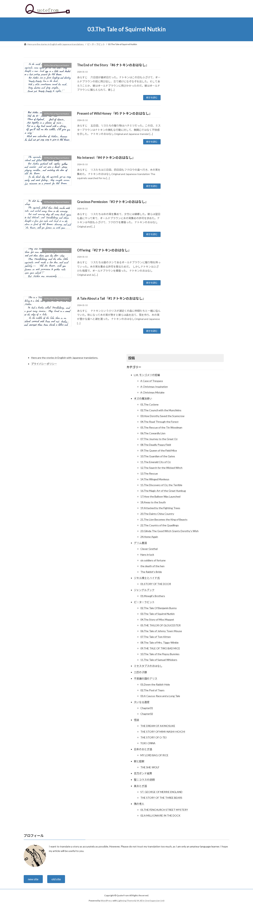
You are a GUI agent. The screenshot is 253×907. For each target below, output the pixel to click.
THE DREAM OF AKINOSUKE (157, 725)
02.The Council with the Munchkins (160, 410)
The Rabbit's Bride (151, 571)
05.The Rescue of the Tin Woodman (161, 427)
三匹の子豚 (140, 672)
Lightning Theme (125, 900)
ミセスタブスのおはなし (148, 665)
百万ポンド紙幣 (143, 773)
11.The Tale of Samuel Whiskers (158, 659)
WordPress (106, 900)
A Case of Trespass (151, 380)
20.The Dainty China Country (157, 513)
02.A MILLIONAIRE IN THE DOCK (160, 815)
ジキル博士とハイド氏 (147, 577)
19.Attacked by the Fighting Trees (160, 508)
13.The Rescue (149, 473)
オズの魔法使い (143, 398)
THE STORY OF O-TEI (153, 737)
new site (33, 879)
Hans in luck (147, 554)
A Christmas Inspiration (154, 386)
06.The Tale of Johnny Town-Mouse (161, 631)
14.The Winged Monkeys (154, 479)
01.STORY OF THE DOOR (155, 583)
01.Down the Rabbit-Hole (155, 684)
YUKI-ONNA (147, 743)
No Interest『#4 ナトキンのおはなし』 (106, 157)
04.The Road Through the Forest (159, 421)
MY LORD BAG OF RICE (154, 755)
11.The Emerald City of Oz (155, 462)
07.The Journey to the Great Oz (158, 439)
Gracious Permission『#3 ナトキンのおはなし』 (112, 202)
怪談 (136, 719)
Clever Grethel (149, 548)
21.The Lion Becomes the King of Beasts (163, 519)
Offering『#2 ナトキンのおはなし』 (104, 250)
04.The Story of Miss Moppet (157, 619)
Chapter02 (146, 713)
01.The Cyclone (149, 404)
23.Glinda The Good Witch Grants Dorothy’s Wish (169, 531)
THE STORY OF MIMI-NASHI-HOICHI (162, 731)
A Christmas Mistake (152, 392)
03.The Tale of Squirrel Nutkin (157, 613)
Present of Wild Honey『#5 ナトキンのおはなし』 (114, 113)
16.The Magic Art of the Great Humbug (163, 490)
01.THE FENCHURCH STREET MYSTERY (164, 809)
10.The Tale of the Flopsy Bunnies (159, 654)
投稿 (131, 358)
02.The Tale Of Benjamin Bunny (158, 608)
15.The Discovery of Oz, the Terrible (161, 485)
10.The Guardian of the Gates (157, 456)
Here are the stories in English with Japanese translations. (64, 357)
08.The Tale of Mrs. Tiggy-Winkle (159, 642)
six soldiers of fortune (153, 560)
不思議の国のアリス (145, 678)
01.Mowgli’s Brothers (152, 595)
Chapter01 (146, 708)
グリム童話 (140, 542)
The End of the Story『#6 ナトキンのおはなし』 (113, 65)
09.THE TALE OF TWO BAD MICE (160, 648)
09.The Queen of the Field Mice (158, 450)
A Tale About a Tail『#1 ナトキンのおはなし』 (111, 298)
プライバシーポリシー (44, 363)
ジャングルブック (144, 590)
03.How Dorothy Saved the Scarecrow (162, 416)
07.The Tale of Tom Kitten (155, 636)
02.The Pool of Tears (152, 690)
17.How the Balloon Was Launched (160, 496)
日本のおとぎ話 (143, 749)
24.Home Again (149, 536)
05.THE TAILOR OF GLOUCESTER (160, 625)
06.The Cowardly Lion (152, 433)
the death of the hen (152, 566)
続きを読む (151, 97)
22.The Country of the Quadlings (159, 525)
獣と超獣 (139, 761)
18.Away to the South (153, 502)
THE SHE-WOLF (149, 767)
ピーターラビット (144, 602)
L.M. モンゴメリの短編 (147, 374)
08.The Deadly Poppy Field (155, 444)
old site (56, 879)
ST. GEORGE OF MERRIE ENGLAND (161, 791)
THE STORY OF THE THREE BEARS (161, 797)
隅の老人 (139, 803)
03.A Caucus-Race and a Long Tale (160, 696)
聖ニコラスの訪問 (144, 779)
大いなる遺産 (141, 702)
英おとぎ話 (140, 786)
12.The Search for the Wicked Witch (161, 467)
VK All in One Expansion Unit (150, 900)
